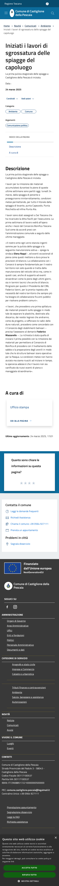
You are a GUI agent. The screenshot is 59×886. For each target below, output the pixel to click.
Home (7, 26)
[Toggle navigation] (6, 13)
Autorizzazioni (19, 702)
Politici (10, 640)
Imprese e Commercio (23, 669)
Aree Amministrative (17, 625)
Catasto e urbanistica (23, 674)
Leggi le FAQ (13, 817)
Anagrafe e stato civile (23, 664)
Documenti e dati (16, 649)
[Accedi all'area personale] (47, 3)
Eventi (10, 748)
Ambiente (46, 26)
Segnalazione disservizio (19, 812)
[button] (29, 881)
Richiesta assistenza (17, 822)
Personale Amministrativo (20, 645)
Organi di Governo (16, 621)
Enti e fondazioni (15, 635)
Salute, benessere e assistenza (28, 697)
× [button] (55, 838)
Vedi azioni (26, 98)
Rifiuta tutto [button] (29, 875)
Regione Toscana (13, 3)
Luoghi (10, 743)
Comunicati (30, 26)
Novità (17, 26)
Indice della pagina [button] (19, 136)
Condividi (11, 98)
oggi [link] (38, 191)
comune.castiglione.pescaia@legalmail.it (28, 790)
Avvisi (10, 730)
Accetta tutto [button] (29, 867)
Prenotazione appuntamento (21, 807)
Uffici (9, 630)
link (12, 861)
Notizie (10, 720)
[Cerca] (52, 13)
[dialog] (29, 860)
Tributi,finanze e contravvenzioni (29, 687)
